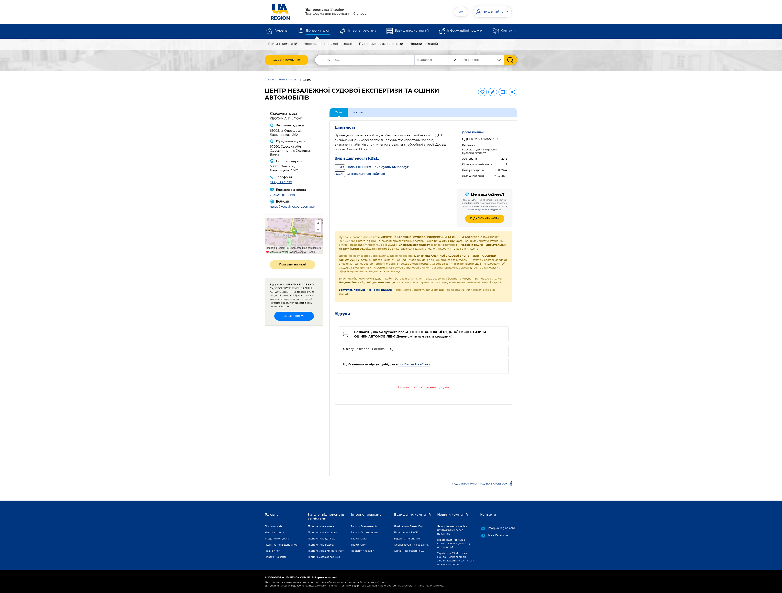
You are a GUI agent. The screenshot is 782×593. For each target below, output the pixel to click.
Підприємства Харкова (322, 532)
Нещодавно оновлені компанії (328, 43)
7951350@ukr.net (282, 194)
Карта (358, 112)
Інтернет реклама (362, 30)
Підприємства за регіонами (381, 43)
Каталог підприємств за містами (326, 516)
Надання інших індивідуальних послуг (372, 167)
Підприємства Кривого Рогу (326, 551)
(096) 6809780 (281, 182)
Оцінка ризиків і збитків (360, 173)
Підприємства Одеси (321, 545)
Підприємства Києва (321, 526)
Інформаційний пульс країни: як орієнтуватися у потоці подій (453, 543)
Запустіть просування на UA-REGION (365, 290)
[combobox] (481, 60)
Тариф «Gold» (359, 538)
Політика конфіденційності (282, 545)
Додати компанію (286, 59)
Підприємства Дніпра (321, 538)
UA (461, 11)
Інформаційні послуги (464, 30)
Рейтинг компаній (282, 43)
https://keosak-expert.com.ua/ (292, 206)
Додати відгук (293, 316)
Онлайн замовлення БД (409, 551)
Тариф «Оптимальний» (365, 532)
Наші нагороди (274, 532)
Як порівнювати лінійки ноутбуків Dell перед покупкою (452, 530)
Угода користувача (277, 538)
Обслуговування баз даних (411, 545)
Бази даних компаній (412, 30)
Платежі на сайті (275, 557)
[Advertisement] (423, 437)
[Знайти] (510, 60)
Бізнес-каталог (318, 30)
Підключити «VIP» (484, 218)
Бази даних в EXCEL (406, 532)
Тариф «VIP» (358, 545)
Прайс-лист (272, 551)
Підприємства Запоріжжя (324, 557)
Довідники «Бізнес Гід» (408, 526)
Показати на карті (292, 264)
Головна (281, 30)
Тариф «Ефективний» (364, 526)
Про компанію (274, 526)
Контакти (508, 30)
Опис (339, 112)
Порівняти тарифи (362, 551)
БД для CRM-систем (407, 538)
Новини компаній (424, 43)
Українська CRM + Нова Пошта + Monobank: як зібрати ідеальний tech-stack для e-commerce (455, 559)
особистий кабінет (414, 364)
